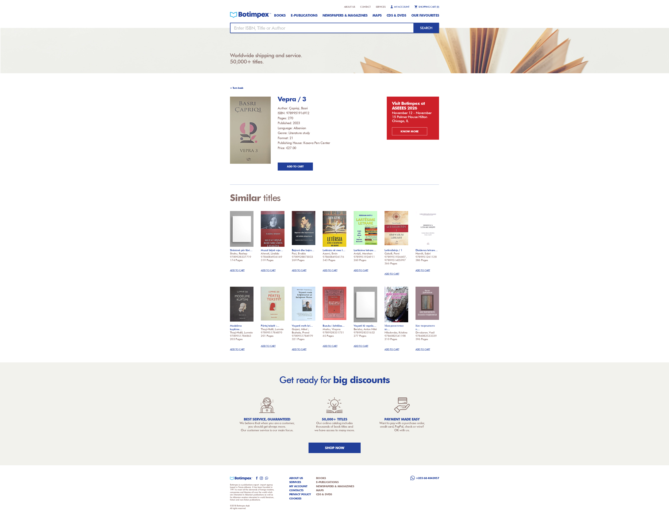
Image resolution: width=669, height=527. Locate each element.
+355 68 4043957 (427, 478)
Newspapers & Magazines (344, 15)
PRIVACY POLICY (300, 494)
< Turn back (236, 87)
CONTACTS (296, 490)
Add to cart (295, 166)
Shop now (334, 448)
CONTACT (365, 6)
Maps (377, 15)
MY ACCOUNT (401, 6)
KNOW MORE (409, 131)
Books (280, 15)
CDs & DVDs (396, 15)
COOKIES (295, 498)
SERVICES (381, 6)
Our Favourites (425, 15)
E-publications (304, 15)
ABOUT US (349, 6)
